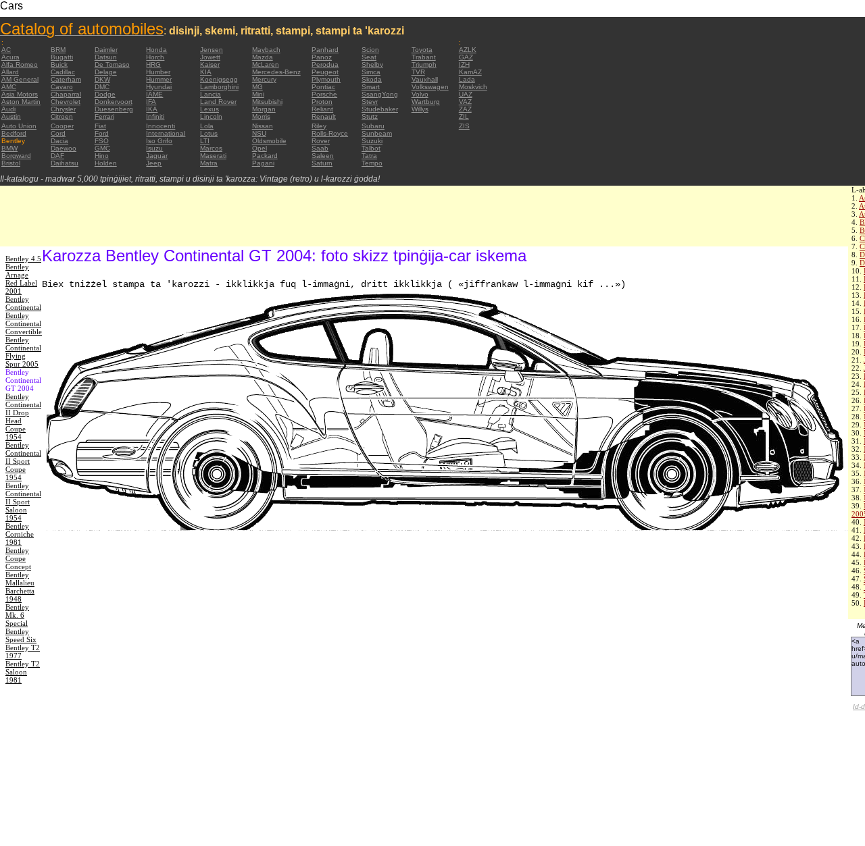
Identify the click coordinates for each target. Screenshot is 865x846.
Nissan (262, 126)
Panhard (325, 49)
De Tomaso (112, 64)
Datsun (106, 57)
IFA (151, 101)
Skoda (372, 79)
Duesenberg (114, 109)
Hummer (159, 79)
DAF (57, 155)
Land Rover (218, 101)
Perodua (325, 64)
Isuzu (154, 148)
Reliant (322, 109)
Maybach (266, 49)
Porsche (324, 94)
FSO (102, 140)
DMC (102, 86)
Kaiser (210, 64)
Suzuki (372, 140)
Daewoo (63, 148)
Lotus (209, 133)
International (165, 133)
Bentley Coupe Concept (18, 558)
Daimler (106, 49)
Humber (158, 72)
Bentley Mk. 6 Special (17, 615)
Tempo (372, 163)
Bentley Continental (23, 303)
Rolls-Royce (330, 133)
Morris (261, 116)
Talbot (371, 148)
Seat (369, 57)
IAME (154, 94)
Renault (324, 116)
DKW (102, 79)
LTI (204, 140)
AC (6, 49)
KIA (206, 72)
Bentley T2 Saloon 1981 (22, 672)
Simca (371, 72)
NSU (259, 133)
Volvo (420, 94)
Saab (320, 148)
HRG (153, 64)
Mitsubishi (267, 101)
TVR (418, 72)
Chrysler (63, 109)
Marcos (211, 148)
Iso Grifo (159, 140)
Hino (102, 155)
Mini (258, 94)
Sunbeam (377, 133)
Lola (207, 126)
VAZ (465, 101)
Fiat (100, 126)
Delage (106, 72)
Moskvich (473, 86)
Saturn (322, 163)
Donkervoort (113, 101)
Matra (209, 163)
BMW (9, 148)
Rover (321, 140)
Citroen (62, 116)
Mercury (264, 79)
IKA (151, 109)
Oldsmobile (269, 140)
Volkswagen (430, 86)
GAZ (466, 57)
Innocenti (160, 126)
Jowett (210, 57)
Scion (370, 49)
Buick (59, 64)
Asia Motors (19, 94)
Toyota (422, 49)
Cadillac (63, 72)
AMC (8, 86)
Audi (8, 109)
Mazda (262, 57)
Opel (259, 148)
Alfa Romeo (19, 64)
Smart (371, 86)
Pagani (263, 163)
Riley (319, 126)
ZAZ (465, 109)
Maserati (213, 155)
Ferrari (104, 116)
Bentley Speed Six (20, 635)
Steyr (370, 101)
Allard (10, 72)
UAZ (465, 94)
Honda (156, 49)
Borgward (16, 155)
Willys (420, 109)
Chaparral (66, 94)
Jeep (154, 163)
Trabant (424, 57)
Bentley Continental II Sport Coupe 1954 (23, 461)
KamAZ (470, 72)
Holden (106, 163)
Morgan (264, 109)
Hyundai (159, 86)
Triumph (424, 64)
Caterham (66, 79)
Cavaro (62, 86)
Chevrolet (65, 101)
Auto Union (18, 126)
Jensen (211, 49)
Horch (155, 57)
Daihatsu (64, 163)
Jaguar (157, 155)
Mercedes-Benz (276, 72)
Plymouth (326, 79)
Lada (467, 79)
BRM (58, 49)
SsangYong (380, 94)
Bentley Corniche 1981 (19, 534)
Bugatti (62, 57)
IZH (464, 64)
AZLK (467, 49)
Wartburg (426, 101)
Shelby (372, 64)
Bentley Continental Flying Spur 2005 (23, 352)
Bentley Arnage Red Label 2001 (21, 279)
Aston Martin (21, 101)
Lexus (209, 109)
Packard (265, 155)
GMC (102, 148)
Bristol (10, 163)
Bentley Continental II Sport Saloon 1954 (23, 501)
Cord (58, 133)
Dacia (59, 140)
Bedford (13, 133)
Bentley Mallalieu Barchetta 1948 (19, 587)
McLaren (265, 64)
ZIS (464, 126)
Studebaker (380, 109)
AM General (20, 79)
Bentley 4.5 (23, 259)
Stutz (370, 116)
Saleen (323, 155)
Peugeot (325, 72)
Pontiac (323, 86)
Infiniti (155, 116)
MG (257, 86)
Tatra (369, 155)
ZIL (464, 116)
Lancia (210, 94)
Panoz (322, 57)
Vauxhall (425, 79)
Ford (102, 133)
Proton (322, 101)
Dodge (105, 94)
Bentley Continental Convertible (23, 323)
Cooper (62, 126)
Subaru (373, 126)
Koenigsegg (219, 79)
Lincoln (211, 116)
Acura (10, 57)
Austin (11, 116)
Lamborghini (219, 86)
